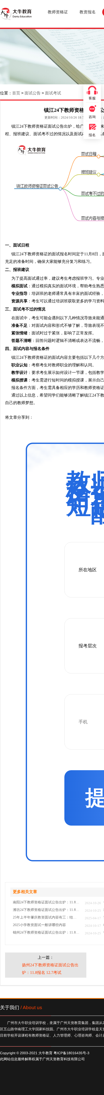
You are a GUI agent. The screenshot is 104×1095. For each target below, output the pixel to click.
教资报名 (88, 12)
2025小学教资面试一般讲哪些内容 (39, 925)
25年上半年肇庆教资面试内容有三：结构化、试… (46, 917)
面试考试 (53, 93)
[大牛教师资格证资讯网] (16, 14)
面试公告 (32, 93)
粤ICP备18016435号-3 (71, 1053)
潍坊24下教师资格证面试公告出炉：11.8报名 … (46, 910)
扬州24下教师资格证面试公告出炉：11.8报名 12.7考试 (50, 969)
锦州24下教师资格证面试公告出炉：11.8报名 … (46, 932)
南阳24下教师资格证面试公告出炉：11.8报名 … (46, 902)
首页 (16, 93)
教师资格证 (58, 12)
